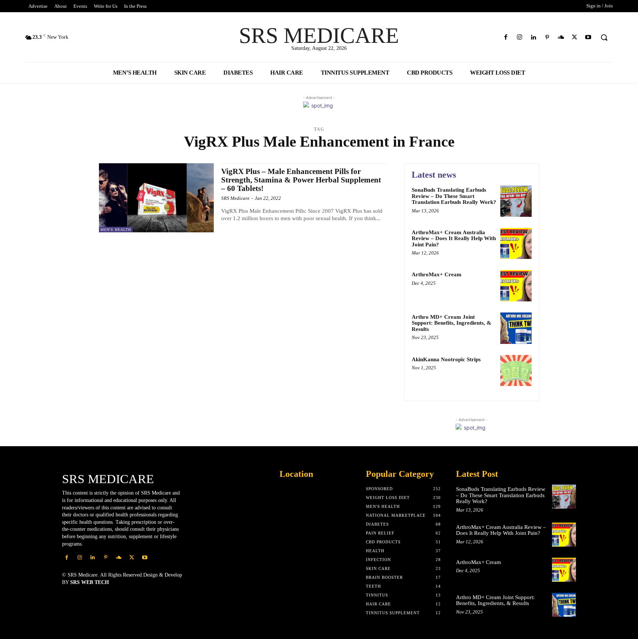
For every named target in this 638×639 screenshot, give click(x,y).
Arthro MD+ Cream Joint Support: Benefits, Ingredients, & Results (451, 323)
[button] (604, 37)
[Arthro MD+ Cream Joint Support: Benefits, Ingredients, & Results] (516, 328)
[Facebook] (506, 37)
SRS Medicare (235, 198)
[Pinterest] (547, 37)
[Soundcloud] (561, 37)
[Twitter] (575, 37)
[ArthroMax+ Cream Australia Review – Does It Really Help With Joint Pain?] (516, 243)
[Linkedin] (533, 37)
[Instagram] (520, 37)
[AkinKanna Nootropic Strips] (516, 370)
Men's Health (115, 230)
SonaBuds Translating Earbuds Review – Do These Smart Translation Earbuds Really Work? (454, 196)
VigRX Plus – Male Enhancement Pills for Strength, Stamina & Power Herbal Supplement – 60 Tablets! (301, 180)
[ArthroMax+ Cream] (516, 285)
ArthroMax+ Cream (437, 274)
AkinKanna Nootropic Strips (446, 359)
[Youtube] (588, 37)
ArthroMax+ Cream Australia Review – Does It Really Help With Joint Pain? (454, 238)
